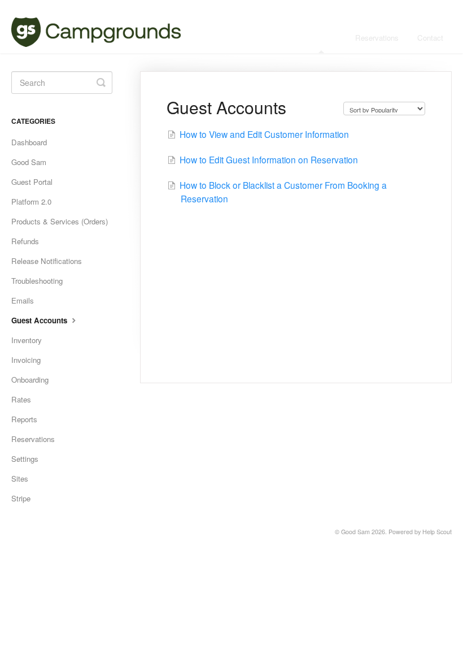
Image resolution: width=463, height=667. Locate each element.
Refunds (25, 241)
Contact (430, 37)
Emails (22, 300)
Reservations (377, 37)
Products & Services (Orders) (59, 221)
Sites (19, 478)
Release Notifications (46, 260)
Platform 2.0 (31, 201)
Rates (21, 399)
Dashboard (29, 142)
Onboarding (30, 379)
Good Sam (28, 162)
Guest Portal (32, 181)
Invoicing (26, 359)
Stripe (20, 498)
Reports (24, 419)
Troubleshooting (37, 280)
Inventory (26, 340)
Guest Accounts (40, 320)
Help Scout (437, 531)
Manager (322, 37)
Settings (24, 458)
